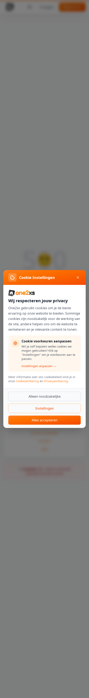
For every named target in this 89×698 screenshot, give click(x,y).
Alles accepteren (44, 420)
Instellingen (44, 408)
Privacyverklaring (56, 381)
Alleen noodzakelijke (45, 396)
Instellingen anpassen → (39, 366)
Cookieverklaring (27, 381)
